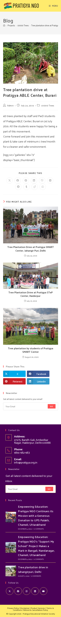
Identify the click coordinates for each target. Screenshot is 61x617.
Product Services (38, 608)
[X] (9, 591)
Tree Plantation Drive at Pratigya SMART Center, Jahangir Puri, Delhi (30, 248)
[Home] (4, 25)
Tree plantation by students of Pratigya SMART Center (30, 350)
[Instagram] (26, 591)
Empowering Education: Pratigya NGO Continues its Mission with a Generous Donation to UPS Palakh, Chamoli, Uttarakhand (35, 515)
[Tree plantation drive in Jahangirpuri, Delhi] (10, 571)
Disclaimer (24, 608)
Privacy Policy (13, 608)
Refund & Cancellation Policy (35, 610)
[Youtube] (43, 591)
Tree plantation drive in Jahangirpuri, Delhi (33, 569)
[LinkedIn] (35, 591)
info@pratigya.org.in (25, 462)
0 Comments (39, 528)
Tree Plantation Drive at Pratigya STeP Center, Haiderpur (30, 294)
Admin (10, 105)
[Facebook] (18, 591)
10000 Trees (47, 105)
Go (51, 406)
